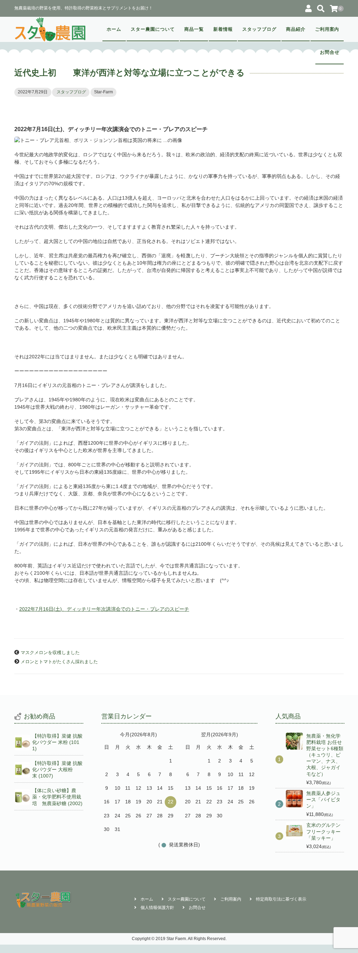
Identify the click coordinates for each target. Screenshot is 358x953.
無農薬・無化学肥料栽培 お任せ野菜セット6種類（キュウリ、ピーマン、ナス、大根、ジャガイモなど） (324, 755)
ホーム (114, 29)
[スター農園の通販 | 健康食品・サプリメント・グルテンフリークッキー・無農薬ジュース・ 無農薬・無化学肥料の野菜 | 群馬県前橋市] (50, 29)
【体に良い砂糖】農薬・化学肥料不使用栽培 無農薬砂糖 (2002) (57, 797)
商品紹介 (296, 29)
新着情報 (223, 29)
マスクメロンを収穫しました (50, 652)
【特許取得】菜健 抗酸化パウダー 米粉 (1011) (57, 742)
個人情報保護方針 (157, 907)
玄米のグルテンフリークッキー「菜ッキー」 (323, 831)
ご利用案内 (327, 29)
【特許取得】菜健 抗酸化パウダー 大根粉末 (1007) (57, 769)
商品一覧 (194, 29)
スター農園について (153, 29)
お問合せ (329, 52)
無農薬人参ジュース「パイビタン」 (323, 799)
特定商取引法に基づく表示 (281, 899)
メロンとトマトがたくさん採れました (59, 661)
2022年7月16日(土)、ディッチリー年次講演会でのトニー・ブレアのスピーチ (104, 609)
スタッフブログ (259, 29)
